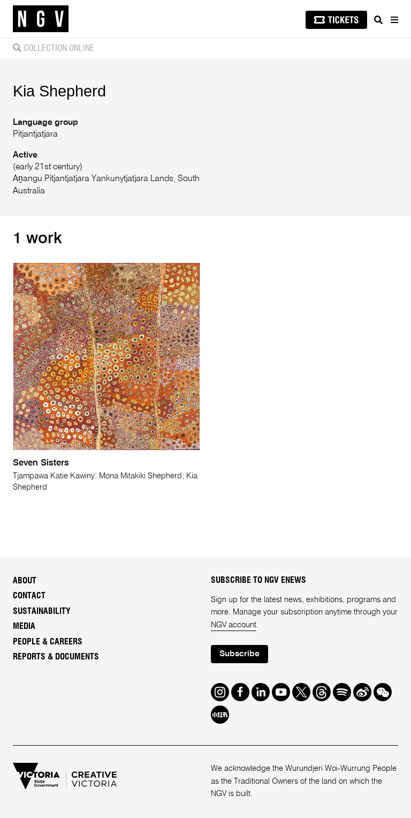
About (24, 580)
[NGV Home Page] (40, 19)
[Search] (378, 20)
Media (24, 626)
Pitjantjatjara (35, 134)
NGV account (233, 625)
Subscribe (239, 654)
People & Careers (47, 641)
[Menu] (394, 19)
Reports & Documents (56, 656)
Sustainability (42, 611)
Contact (29, 595)
